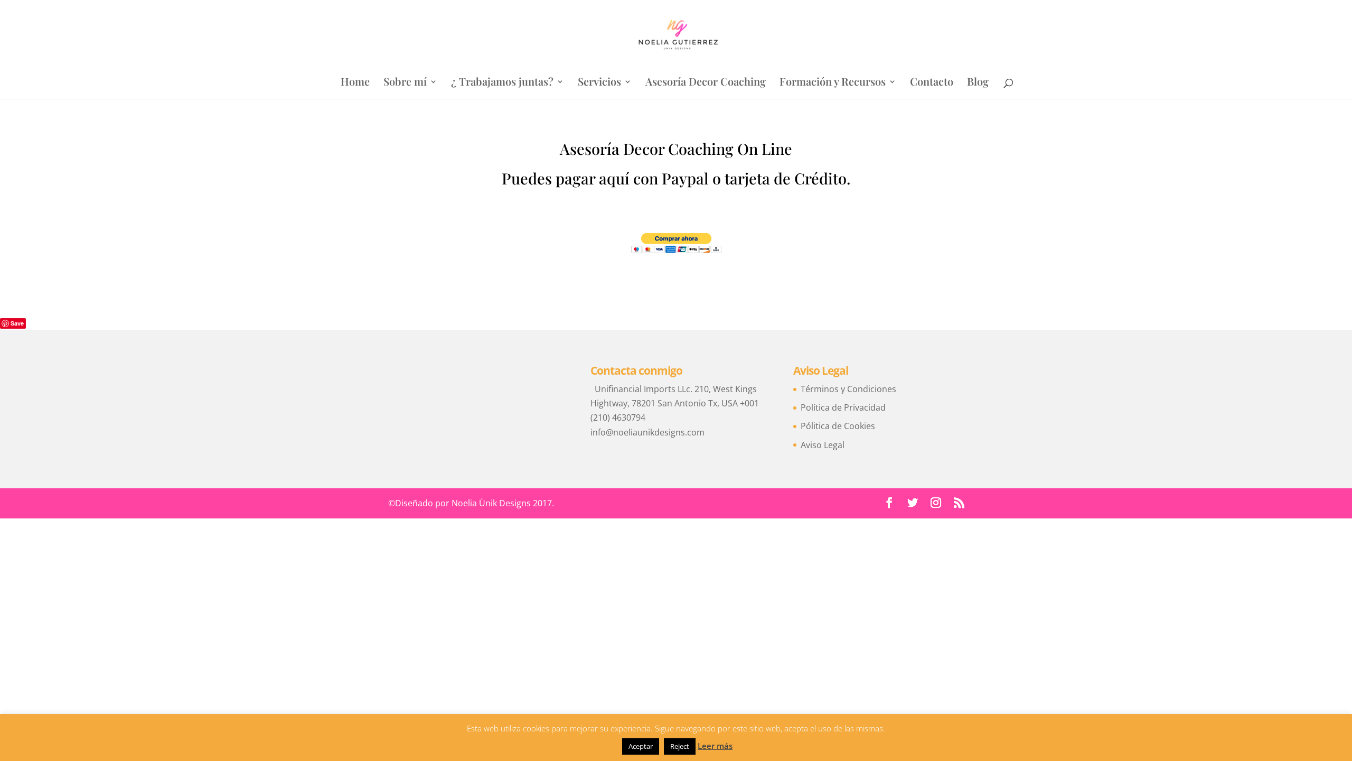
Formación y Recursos (833, 83)
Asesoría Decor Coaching (705, 83)
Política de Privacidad (843, 407)
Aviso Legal (822, 445)
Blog (978, 83)
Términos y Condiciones (848, 389)
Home (355, 83)
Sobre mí (405, 83)
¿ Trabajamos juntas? (502, 83)
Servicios (599, 83)
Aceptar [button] (640, 746)
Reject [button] (679, 746)
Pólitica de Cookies (838, 426)
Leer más (715, 745)
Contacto (931, 83)
